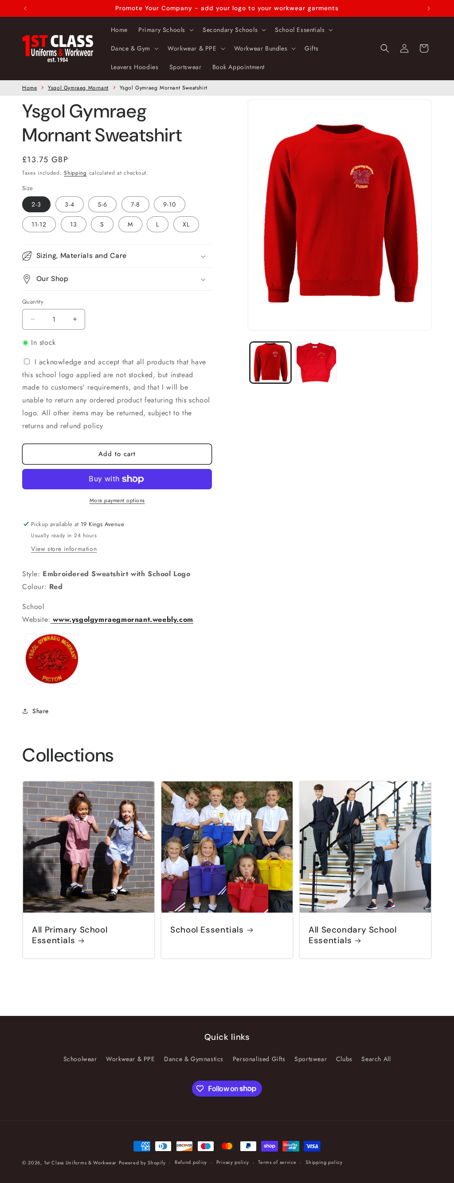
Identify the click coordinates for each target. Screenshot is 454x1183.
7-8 (135, 204)
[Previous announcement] (25, 8)
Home (29, 88)
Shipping (75, 173)
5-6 (102, 204)
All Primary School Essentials (69, 935)
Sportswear (310, 1058)
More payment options (117, 500)
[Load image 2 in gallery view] (316, 362)
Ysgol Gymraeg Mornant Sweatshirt (163, 88)
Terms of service (277, 1162)
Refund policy (191, 1162)
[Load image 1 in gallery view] (270, 362)
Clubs (344, 1058)
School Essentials (207, 930)
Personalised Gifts (259, 1058)
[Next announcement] (428, 8)
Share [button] (40, 711)
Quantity (32, 301)
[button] (165, 29)
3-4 (69, 204)
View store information (64, 548)
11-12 (39, 224)
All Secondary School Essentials (353, 935)
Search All (376, 1058)
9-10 (169, 204)
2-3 (36, 204)
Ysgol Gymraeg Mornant (78, 88)
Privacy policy (232, 1162)
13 (73, 224)
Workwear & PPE (130, 1058)
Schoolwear (80, 1058)
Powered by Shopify (142, 1162)
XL (186, 224)
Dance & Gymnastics (193, 1058)
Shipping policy (324, 1162)
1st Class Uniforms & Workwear (80, 1162)
